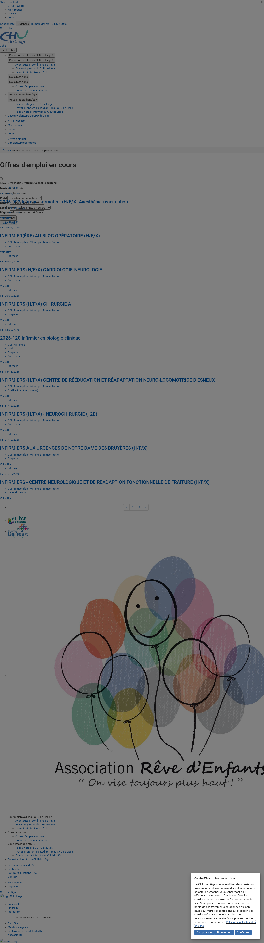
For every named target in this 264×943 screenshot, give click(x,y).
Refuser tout (224, 932)
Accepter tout (204, 932)
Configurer (243, 932)
